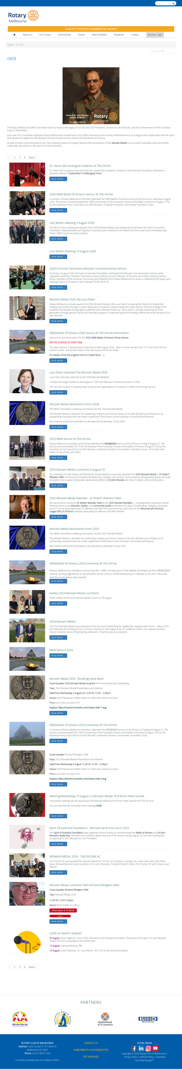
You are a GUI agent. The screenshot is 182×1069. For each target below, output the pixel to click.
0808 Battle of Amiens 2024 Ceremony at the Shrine (83, 563)
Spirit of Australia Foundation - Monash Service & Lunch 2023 (89, 828)
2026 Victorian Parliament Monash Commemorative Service (87, 268)
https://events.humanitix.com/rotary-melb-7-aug (82, 707)
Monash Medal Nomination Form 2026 (74, 404)
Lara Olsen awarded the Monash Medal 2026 (78, 372)
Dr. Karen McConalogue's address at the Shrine (80, 166)
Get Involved (64, 34)
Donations (119, 34)
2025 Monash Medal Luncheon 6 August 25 (77, 469)
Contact (135, 34)
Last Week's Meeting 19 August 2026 (72, 251)
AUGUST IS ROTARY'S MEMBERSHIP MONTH (91, 29)
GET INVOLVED (91, 1056)
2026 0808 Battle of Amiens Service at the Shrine (81, 194)
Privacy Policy (131, 1056)
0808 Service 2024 (61, 650)
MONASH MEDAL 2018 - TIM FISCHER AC (74, 856)
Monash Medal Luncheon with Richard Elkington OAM (84, 885)
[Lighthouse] (148, 1018)
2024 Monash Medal (62, 621)
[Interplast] (62, 1018)
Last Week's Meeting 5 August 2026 (71, 223)
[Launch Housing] (105, 1018)
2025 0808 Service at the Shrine (70, 439)
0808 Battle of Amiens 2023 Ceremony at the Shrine (83, 725)
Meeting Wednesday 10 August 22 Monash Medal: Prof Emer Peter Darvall (96, 796)
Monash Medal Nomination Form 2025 (74, 529)
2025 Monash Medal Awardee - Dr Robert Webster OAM (85, 498)
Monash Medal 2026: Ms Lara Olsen (72, 299)
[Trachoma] (20, 1018)
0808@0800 (112, 729)
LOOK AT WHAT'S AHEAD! (65, 933)
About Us (27, 34)
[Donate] (173, 1057)
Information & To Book (63, 910)
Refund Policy (147, 1056)
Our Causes (45, 34)
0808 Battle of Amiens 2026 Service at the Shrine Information (89, 333)
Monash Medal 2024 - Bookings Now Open (76, 679)
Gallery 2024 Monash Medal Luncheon (74, 593)
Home (11, 44)
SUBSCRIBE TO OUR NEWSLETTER (91, 1049)
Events (81, 34)
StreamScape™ (146, 1060)
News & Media (99, 34)
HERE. (99, 805)
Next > (32, 157)
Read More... (58, 179)
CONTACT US (91, 1043)
